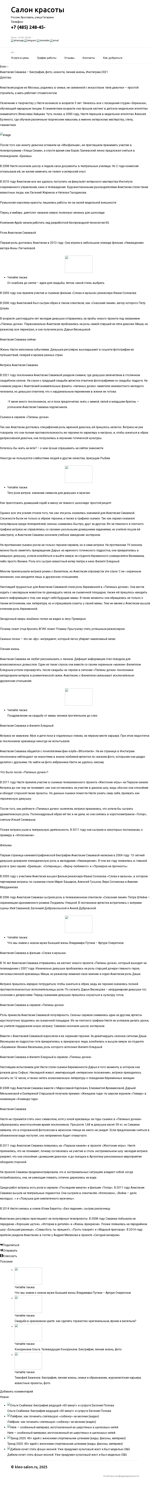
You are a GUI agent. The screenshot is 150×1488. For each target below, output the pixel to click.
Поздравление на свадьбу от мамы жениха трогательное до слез (52, 715)
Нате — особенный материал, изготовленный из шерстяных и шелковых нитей (61, 1433)
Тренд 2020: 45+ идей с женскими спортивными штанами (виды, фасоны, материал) (65, 1443)
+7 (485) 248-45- (28, 27)
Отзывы (69, 58)
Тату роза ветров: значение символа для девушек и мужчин (48, 493)
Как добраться (112, 58)
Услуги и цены (20, 58)
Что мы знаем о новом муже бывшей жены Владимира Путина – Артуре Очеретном (65, 943)
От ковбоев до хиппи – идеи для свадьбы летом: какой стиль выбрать (55, 283)
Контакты (88, 58)
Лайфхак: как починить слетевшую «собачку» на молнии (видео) (51, 1422)
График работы (46, 58)
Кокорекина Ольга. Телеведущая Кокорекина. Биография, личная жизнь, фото (68, 1349)
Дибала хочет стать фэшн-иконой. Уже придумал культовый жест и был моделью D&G (67, 1454)
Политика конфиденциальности (121, 1476)
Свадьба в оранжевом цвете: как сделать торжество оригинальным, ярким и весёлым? (75, 1321)
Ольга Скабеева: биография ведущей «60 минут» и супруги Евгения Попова (59, 1411)
